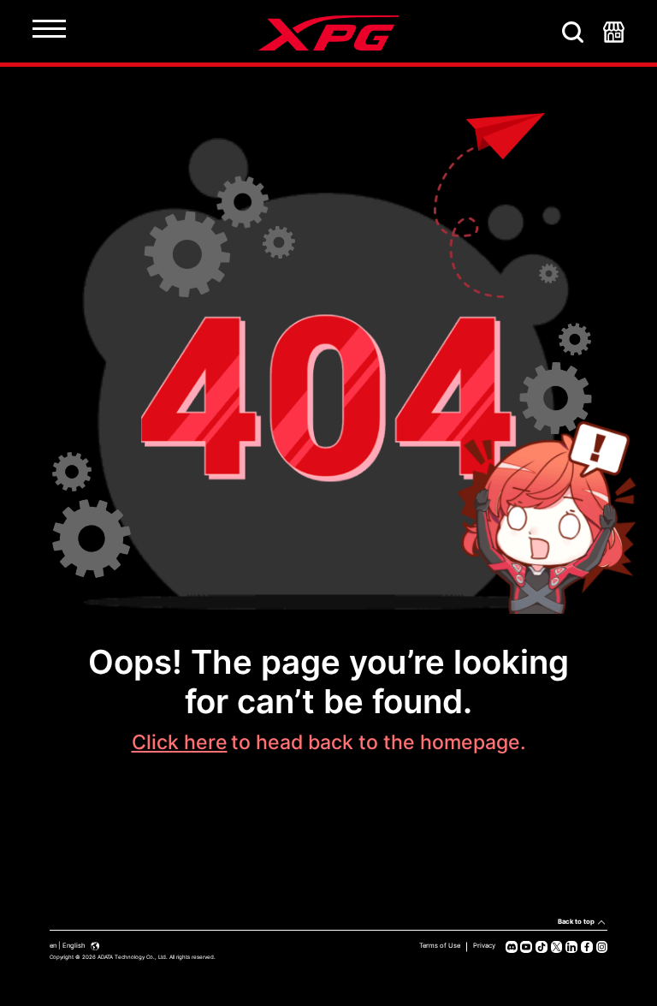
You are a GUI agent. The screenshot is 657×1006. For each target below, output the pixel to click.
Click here (180, 742)
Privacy (484, 945)
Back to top (576, 922)
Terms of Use (439, 945)
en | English (68, 945)
